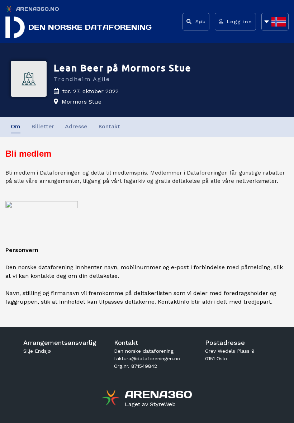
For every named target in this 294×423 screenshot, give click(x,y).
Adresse (76, 126)
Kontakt (109, 126)
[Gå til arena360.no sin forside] (111, 398)
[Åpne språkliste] (275, 21)
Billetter (42, 126)
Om (15, 126)
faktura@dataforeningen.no (147, 358)
